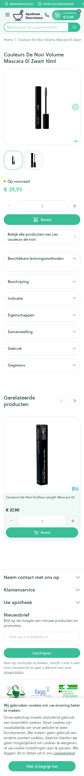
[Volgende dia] (74, 400)
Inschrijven (42, 653)
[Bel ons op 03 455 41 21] (47, 15)
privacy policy (13, 672)
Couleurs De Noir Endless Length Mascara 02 (40, 497)
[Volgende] (75, 107)
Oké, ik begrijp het (42, 766)
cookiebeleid (64, 753)
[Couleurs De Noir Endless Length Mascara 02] (42, 455)
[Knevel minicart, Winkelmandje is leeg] (57, 15)
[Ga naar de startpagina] (28, 15)
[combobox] (36, 27)
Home (8, 39)
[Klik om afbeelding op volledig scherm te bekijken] (42, 107)
